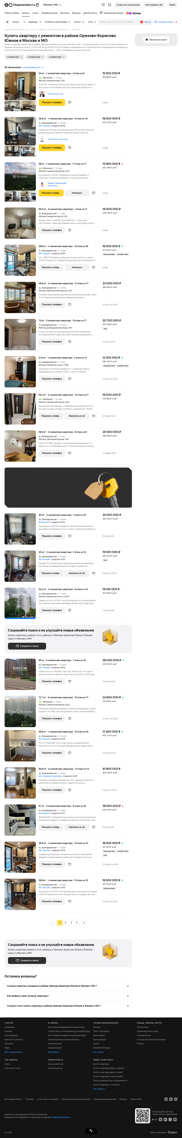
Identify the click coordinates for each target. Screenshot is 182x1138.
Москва (42, 80)
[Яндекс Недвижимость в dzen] (171, 1099)
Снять (7, 1064)
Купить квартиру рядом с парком (108, 1068)
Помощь (123, 1099)
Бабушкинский (55, 1048)
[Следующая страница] (84, 922)
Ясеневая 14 (44, 522)
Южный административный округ (63, 1039)
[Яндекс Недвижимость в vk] (166, 1099)
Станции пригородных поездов (151, 1039)
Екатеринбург (99, 1039)
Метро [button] (147, 22)
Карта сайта (136, 1099)
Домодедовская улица (56, 328)
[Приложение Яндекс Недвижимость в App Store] (160, 1119)
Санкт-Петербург (101, 1031)
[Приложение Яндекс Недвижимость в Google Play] (165, 1119)
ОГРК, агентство (55, 94)
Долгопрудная (11, 1035)
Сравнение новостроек (147, 1031)
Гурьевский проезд (55, 171)
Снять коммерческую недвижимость (110, 1080)
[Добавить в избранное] (69, 102)
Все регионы (143, 1027)
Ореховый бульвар (55, 439)
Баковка (8, 1031)
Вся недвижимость (13, 1099)
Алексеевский (54, 1044)
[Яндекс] (172, 1132)
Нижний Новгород (101, 1048)
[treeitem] (12, 13)
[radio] (65, 923)
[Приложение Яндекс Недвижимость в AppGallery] (170, 1119)
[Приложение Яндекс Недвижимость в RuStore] (175, 1119)
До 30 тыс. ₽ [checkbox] (17, 491)
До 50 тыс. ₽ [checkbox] (36, 491)
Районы (140, 1044)
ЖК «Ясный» (44, 126)
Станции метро (144, 1035)
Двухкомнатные (55, 1064)
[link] (172, 4)
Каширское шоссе (54, 216)
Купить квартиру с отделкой (106, 1084)
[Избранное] (103, 4)
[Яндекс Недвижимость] (22, 5)
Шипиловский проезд (56, 290)
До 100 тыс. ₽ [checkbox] (17, 500)
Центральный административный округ (66, 1027)
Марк (7, 1048)
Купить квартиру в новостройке (108, 1076)
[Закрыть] (176, 22)
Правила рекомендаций (105, 1099)
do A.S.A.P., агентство (58, 139)
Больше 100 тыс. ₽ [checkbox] (40, 500)
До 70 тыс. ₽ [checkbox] (54, 491)
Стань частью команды (47, 1099)
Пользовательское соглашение (76, 1099)
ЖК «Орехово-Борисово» (50, 776)
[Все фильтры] (7, 22)
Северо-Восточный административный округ (69, 1031)
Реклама (30, 1099)
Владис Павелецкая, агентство (57, 184)
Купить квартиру (101, 1064)
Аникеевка (10, 1027)
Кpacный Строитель (14, 1039)
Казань (96, 1044)
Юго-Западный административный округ (67, 1035)
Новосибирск (99, 1035)
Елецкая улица (53, 80)
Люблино (9, 1044)
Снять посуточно (12, 1068)
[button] (109, 4)
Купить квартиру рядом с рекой (108, 1072)
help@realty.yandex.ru (61, 1117)
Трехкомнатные (55, 1068)
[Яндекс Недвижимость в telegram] (175, 1099)
